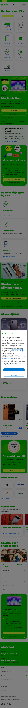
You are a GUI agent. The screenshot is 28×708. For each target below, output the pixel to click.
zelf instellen (7, 365)
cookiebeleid (22, 356)
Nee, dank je (14, 375)
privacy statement (8, 358)
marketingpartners (17, 350)
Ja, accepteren (14, 369)
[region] (14, 354)
